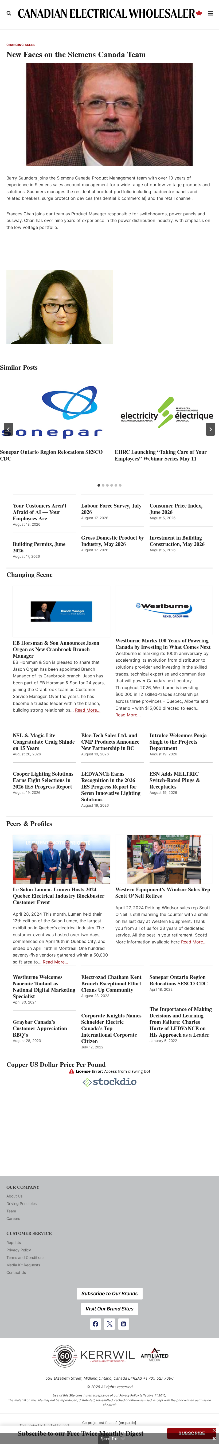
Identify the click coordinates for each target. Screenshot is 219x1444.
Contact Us (16, 1272)
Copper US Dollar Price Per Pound (56, 1064)
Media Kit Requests (23, 1265)
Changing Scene (21, 45)
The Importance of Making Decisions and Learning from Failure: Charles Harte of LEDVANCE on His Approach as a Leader (181, 1022)
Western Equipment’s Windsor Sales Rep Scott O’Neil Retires (162, 892)
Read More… (87, 710)
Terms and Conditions (25, 1257)
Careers (13, 1218)
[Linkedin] (123, 1324)
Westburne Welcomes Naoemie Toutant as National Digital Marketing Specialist (44, 987)
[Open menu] (210, 13)
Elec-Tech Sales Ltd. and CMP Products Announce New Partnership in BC (110, 741)
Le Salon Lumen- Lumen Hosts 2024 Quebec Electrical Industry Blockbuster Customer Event (58, 896)
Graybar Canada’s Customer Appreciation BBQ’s (40, 1028)
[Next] (210, 429)
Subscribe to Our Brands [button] (109, 1293)
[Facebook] (95, 1324)
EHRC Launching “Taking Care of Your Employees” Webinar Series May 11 (161, 455)
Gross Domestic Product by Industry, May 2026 (112, 540)
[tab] (98, 485)
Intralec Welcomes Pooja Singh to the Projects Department (178, 741)
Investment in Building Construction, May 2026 (177, 540)
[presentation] (52, 412)
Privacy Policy (18, 1250)
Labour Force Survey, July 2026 (111, 508)
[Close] (214, 1430)
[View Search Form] (9, 13)
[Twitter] (109, 1324)
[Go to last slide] (8, 429)
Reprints (13, 1242)
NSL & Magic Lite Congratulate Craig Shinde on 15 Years (44, 741)
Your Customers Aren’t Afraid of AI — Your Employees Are (40, 512)
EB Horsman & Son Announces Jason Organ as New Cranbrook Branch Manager (56, 649)
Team (11, 1211)
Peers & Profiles (29, 823)
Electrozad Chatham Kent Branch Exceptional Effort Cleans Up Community (111, 983)
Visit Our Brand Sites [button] (109, 1309)
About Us (14, 1196)
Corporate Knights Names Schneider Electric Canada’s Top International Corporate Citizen (111, 1028)
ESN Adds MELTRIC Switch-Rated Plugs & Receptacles (175, 780)
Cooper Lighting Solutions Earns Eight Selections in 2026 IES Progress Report (43, 780)
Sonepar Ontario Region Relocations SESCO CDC (51, 455)
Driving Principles (21, 1203)
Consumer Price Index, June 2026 (176, 508)
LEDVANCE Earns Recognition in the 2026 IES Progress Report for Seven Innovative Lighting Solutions (110, 787)
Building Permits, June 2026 (39, 547)
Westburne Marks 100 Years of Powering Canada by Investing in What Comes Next (163, 643)
